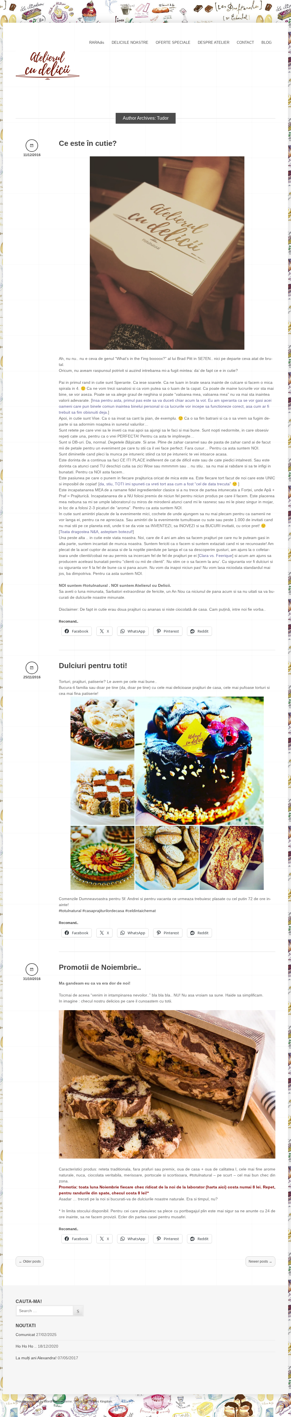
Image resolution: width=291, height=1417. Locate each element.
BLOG (266, 42)
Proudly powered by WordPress (38, 1401)
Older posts (30, 1261)
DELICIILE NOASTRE (130, 42)
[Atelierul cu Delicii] (48, 78)
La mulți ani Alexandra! (36, 1358)
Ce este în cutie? (88, 143)
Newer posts (260, 1261)
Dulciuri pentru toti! (93, 665)
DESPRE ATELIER (213, 42)
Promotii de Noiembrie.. (100, 967)
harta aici (216, 1187)
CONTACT (245, 42)
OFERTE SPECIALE (173, 42)
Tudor (163, 118)
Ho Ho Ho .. (26, 1346)
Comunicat (25, 1334)
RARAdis (96, 42)
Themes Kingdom (100, 1401)
